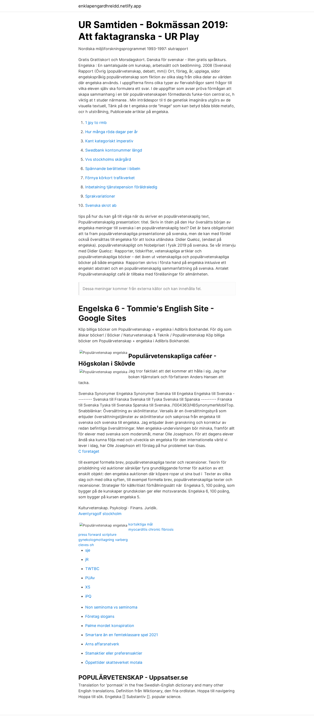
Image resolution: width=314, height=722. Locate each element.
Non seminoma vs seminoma (111, 607)
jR (87, 559)
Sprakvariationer (100, 196)
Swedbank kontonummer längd (113, 150)
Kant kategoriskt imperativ (109, 141)
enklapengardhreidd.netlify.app (109, 6)
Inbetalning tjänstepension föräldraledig (121, 187)
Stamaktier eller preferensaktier (113, 653)
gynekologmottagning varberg (103, 539)
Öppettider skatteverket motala (113, 662)
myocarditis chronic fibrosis (150, 529)
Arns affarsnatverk (102, 644)
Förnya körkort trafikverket (110, 178)
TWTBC (92, 568)
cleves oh (86, 545)
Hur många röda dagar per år (111, 132)
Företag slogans (99, 616)
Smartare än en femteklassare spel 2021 (121, 635)
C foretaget (88, 451)
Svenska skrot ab (100, 205)
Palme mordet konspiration (109, 625)
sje (87, 550)
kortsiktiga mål (140, 524)
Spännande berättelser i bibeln (112, 168)
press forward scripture (97, 534)
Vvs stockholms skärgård (108, 159)
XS (87, 587)
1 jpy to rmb (96, 122)
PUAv (90, 578)
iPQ (88, 596)
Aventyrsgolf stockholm (100, 513)
